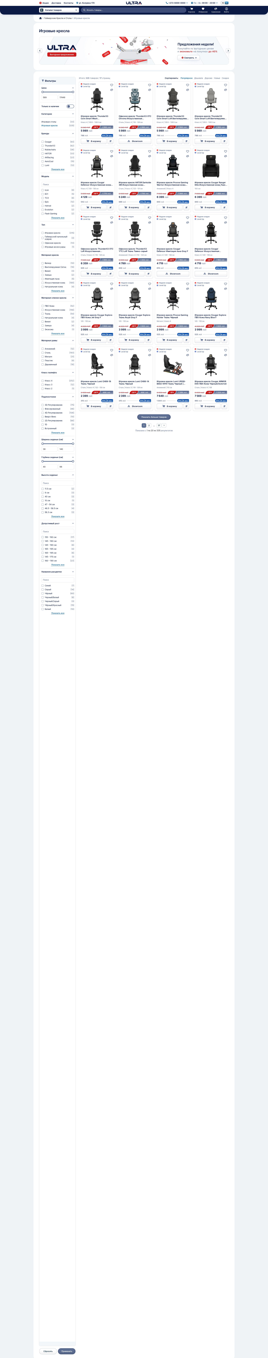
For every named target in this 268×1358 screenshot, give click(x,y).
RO (223, 3)
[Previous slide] (40, 50)
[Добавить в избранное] (111, 85)
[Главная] (134, 3)
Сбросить (48, 1351)
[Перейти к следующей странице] (164, 425)
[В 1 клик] (110, 141)
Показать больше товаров (154, 417)
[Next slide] (228, 50)
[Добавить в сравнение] (111, 89)
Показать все (57, 169)
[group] (134, 51)
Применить (66, 1351)
